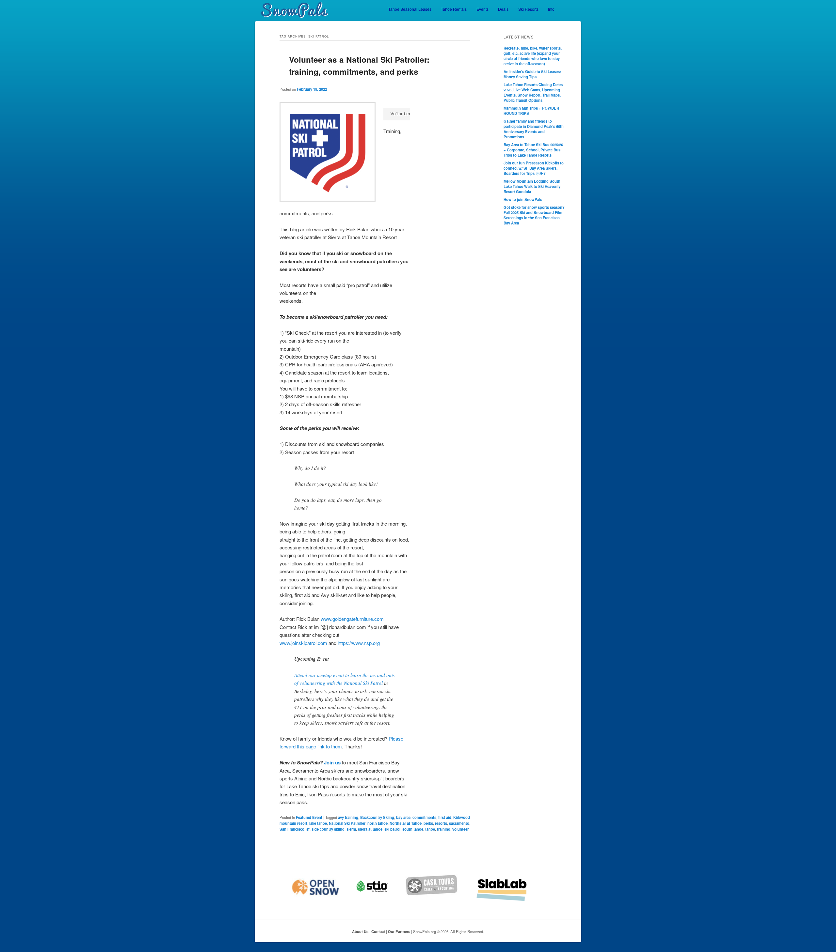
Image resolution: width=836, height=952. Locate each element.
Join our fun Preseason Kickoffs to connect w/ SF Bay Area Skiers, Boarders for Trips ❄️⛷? (534, 168)
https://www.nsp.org (359, 642)
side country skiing (328, 829)
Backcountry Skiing (377, 817)
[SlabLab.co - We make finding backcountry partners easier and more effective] (510, 900)
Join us (332, 762)
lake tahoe (318, 823)
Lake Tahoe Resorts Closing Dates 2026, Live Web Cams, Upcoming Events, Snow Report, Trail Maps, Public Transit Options (533, 92)
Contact (378, 931)
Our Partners (399, 931)
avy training (348, 817)
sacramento (459, 823)
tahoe (430, 829)
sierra (351, 829)
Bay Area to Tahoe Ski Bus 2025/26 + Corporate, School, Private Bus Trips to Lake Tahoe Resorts (533, 150)
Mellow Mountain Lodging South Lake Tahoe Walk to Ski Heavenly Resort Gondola (532, 186)
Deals (503, 9)
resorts (441, 823)
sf (308, 829)
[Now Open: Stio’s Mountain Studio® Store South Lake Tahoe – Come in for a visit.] (380, 900)
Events (482, 9)
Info (551, 9)
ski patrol (392, 829)
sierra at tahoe (370, 829)
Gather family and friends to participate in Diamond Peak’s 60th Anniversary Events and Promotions (534, 128)
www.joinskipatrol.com (303, 642)
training (443, 829)
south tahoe (412, 829)
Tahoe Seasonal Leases (409, 9)
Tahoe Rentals (454, 9)
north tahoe (377, 823)
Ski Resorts (528, 9)
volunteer (460, 829)
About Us (360, 931)
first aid (444, 817)
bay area (403, 817)
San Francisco (292, 829)
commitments (424, 817)
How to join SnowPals (523, 199)
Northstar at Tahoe (406, 823)
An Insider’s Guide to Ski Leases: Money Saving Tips (532, 74)
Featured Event (309, 817)
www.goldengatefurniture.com (352, 618)
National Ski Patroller (347, 823)
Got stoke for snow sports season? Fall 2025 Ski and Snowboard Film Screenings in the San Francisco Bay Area (534, 215)
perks (428, 823)
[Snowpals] (291, 10)
